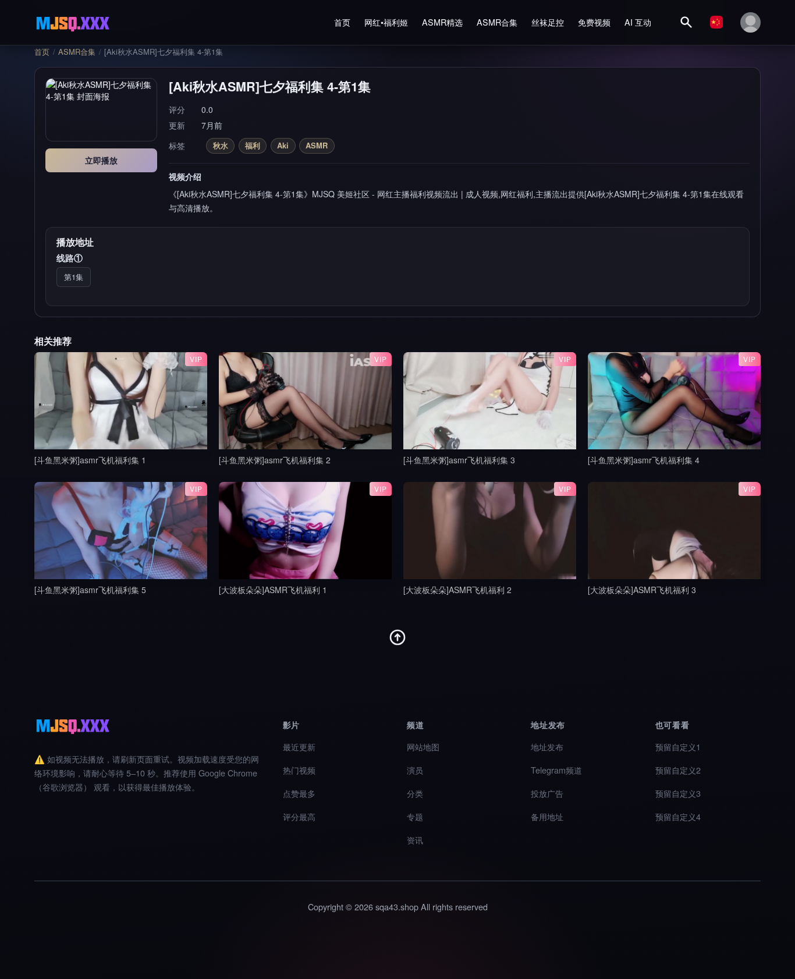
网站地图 (423, 746)
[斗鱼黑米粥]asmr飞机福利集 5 (90, 589)
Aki (283, 145)
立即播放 (101, 160)
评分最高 (299, 816)
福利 (252, 145)
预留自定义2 (678, 770)
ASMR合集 (497, 22)
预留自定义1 (678, 746)
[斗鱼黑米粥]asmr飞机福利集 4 (644, 460)
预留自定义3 (678, 793)
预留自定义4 (678, 816)
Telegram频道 (556, 770)
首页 (342, 22)
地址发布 (547, 746)
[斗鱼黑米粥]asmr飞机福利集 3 (459, 460)
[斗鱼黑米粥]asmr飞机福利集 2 (275, 460)
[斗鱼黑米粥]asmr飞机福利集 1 (90, 460)
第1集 (73, 276)
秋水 (220, 145)
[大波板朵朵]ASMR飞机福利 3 (642, 589)
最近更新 (299, 746)
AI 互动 (637, 22)
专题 (415, 816)
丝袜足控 (547, 22)
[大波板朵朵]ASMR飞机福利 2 (457, 589)
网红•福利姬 (386, 22)
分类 (415, 793)
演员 (415, 770)
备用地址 (547, 816)
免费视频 (594, 22)
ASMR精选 (442, 22)
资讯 (415, 839)
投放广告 (547, 793)
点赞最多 (299, 793)
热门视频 (299, 770)
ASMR (317, 145)
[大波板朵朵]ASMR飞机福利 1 (273, 589)
